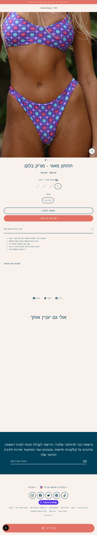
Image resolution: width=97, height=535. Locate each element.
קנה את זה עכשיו (48, 218)
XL (58, 186)
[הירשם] (84, 461)
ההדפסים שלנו (53, 508)
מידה (47, 180)
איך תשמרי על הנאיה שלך (38, 508)
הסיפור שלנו (65, 508)
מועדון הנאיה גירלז (22, 508)
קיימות (73, 508)
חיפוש (11, 508)
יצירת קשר (52, 511)
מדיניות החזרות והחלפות (38, 511)
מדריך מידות (62, 511)
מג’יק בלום (48, 200)
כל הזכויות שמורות (48, 515)
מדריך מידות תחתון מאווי (13, 229)
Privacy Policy (83, 508)
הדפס (48, 194)
